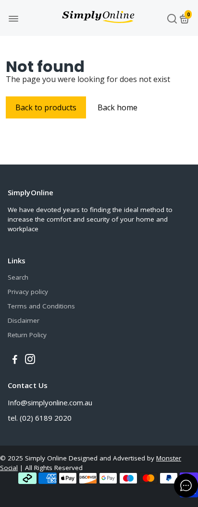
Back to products (45, 107)
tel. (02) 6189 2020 (40, 418)
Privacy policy (28, 291)
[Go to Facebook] (15, 360)
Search (18, 277)
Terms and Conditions (41, 306)
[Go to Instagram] (30, 360)
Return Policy (27, 334)
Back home (117, 107)
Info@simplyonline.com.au (50, 402)
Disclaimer (23, 320)
